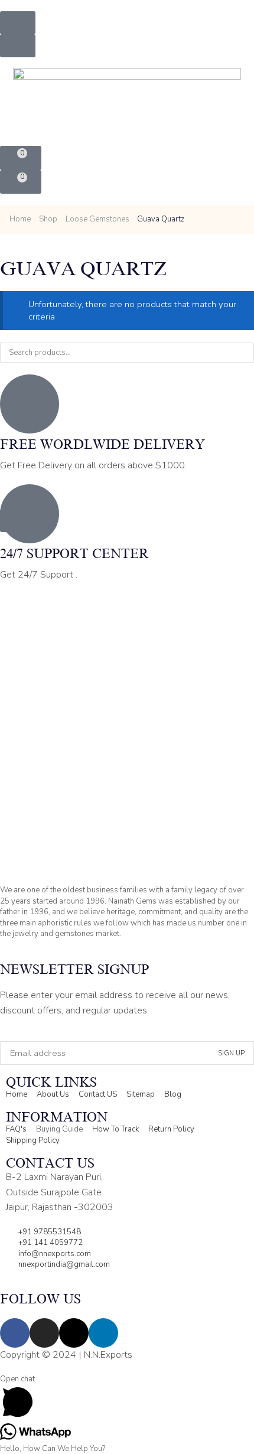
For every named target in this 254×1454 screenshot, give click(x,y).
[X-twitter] (74, 1333)
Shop (48, 219)
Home (20, 219)
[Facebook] (15, 1333)
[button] (17, 22)
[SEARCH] (244, 353)
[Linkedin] (103, 1333)
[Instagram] (44, 1333)
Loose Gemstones (97, 219)
